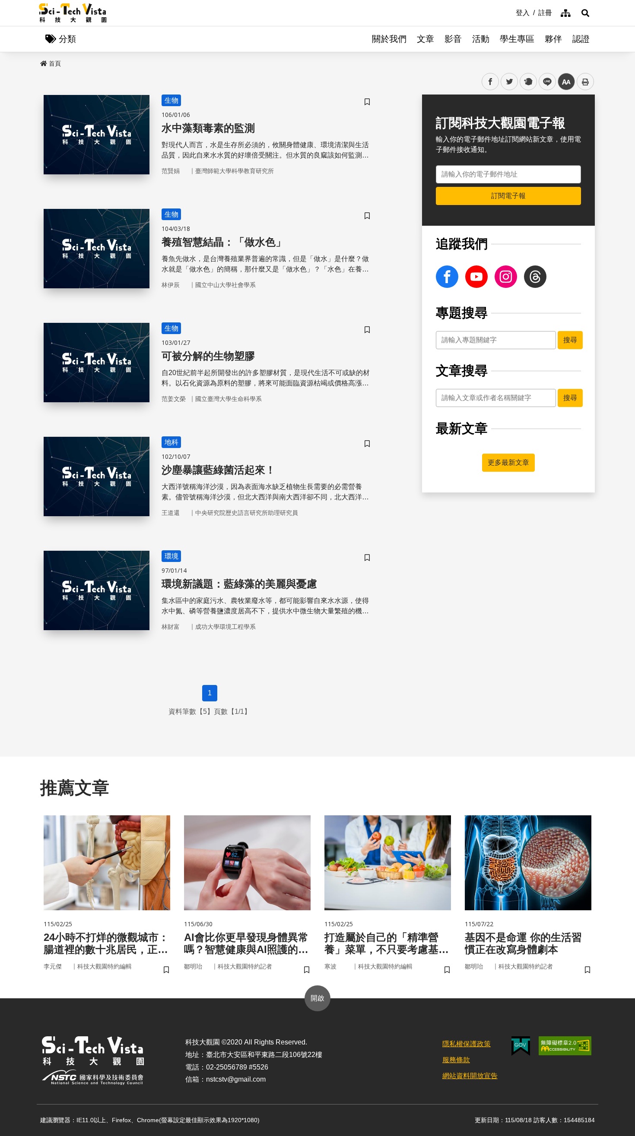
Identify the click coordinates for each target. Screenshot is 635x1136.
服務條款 (456, 1059)
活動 (480, 39)
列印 (585, 81)
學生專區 (517, 39)
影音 (453, 39)
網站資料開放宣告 (470, 1075)
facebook (490, 81)
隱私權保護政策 (466, 1044)
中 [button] (566, 81)
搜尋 (570, 340)
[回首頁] (73, 13)
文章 (425, 39)
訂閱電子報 (508, 195)
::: (509, 12)
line (544, 81)
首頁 (55, 63)
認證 (581, 39)
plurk (527, 81)
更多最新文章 (508, 462)
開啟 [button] (317, 998)
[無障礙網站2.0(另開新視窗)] (565, 1045)
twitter (509, 81)
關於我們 (389, 39)
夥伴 (553, 39)
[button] (585, 13)
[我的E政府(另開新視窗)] (520, 1046)
